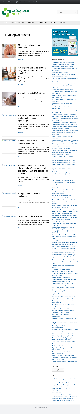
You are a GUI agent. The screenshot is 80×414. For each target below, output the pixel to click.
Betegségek (31, 22)
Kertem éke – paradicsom (58, 221)
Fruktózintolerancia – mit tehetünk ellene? (62, 299)
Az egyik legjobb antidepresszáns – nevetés (63, 89)
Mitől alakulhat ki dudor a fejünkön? (61, 154)
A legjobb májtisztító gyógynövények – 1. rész (63, 162)
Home (5, 22)
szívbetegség (55, 400)
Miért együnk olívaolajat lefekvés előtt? (61, 195)
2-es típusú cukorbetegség (58, 379)
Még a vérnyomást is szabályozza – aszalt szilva (64, 205)
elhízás (64, 384)
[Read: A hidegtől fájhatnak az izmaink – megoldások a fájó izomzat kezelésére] (12, 73)
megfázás (75, 392)
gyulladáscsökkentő (69, 386)
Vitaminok (53, 22)
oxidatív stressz (71, 394)
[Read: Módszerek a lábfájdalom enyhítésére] (12, 50)
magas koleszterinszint (65, 390)
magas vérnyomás (56, 392)
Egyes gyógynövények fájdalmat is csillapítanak (64, 114)
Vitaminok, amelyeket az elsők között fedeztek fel (64, 124)
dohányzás (54, 384)
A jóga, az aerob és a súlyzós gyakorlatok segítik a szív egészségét (31, 118)
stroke (61, 396)
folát (62, 386)
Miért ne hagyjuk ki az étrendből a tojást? (62, 189)
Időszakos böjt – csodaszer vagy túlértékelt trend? (64, 116)
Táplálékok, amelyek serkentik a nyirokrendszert (64, 306)
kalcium (75, 388)
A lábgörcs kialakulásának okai (31, 93)
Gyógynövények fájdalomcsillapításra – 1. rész (64, 335)
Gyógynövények (42, 22)
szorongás (74, 396)
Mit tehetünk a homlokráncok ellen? (61, 207)
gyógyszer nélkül (57, 388)
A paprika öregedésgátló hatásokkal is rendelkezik (64, 361)
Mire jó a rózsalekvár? (57, 346)
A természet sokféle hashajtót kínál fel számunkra (64, 174)
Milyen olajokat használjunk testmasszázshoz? (64, 259)
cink (71, 380)
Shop (4, 2)
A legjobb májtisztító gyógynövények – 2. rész (63, 160)
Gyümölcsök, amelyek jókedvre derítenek (62, 180)
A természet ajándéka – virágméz (60, 72)
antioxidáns (55, 380)
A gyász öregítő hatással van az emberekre (63, 252)
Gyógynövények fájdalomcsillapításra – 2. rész (64, 333)
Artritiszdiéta (55, 240)
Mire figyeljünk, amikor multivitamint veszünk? (63, 355)
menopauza (54, 394)
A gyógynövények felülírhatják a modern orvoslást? (65, 130)
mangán (70, 392)
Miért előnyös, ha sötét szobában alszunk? (63, 271)
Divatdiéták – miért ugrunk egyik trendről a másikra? (65, 329)
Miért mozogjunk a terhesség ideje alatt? (62, 213)
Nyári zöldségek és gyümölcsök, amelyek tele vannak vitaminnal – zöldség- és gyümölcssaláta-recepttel (64, 236)
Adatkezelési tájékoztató (14, 2)
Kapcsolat (62, 22)
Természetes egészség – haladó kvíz (61, 152)
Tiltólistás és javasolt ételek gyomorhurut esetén (64, 146)
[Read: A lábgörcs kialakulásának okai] (12, 99)
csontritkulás (55, 382)
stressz (58, 396)
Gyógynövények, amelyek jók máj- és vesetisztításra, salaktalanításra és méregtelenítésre (61, 314)
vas (60, 400)
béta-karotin (61, 380)
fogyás (53, 386)
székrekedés (55, 398)
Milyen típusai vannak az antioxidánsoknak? (63, 304)
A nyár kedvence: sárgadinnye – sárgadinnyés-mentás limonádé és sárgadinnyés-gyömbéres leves (64, 256)
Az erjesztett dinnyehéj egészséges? (61, 148)
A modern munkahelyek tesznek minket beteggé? (64, 122)
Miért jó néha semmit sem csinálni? (61, 176)
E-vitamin (59, 384)
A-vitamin (66, 379)
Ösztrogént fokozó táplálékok (59, 291)
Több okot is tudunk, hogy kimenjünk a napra (63, 246)
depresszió (74, 382)
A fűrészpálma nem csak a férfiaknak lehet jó (63, 178)
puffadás (54, 396)
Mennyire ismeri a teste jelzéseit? (60, 343)
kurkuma (54, 390)
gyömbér (65, 388)
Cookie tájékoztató (29, 2)
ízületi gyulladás (70, 400)
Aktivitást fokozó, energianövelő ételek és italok (64, 341)
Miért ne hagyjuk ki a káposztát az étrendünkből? (64, 144)
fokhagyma (58, 386)
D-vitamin (68, 382)
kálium (58, 390)
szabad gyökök (67, 396)
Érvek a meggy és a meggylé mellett (61, 269)
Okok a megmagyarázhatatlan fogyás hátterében (64, 150)
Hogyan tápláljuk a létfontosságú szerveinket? (63, 296)
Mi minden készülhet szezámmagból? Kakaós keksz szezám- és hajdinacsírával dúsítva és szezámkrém (63, 85)
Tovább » (20, 59)
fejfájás (68, 384)
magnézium (65, 392)
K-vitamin (70, 388)
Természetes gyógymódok (17, 22)
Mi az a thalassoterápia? (58, 82)
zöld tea (63, 400)
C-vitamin (67, 380)
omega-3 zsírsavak (62, 394)
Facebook (39, 2)
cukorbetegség (62, 382)
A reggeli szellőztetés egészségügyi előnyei (63, 62)
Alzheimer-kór (73, 379)
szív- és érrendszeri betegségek (66, 398)
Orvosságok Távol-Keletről (30, 216)
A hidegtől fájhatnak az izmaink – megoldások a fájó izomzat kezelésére (32, 70)
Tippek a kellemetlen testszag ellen (60, 172)
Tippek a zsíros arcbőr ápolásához (60, 197)
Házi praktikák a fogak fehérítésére (61, 277)
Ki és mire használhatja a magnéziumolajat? (63, 331)
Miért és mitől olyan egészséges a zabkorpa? (63, 199)
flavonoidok (73, 384)
